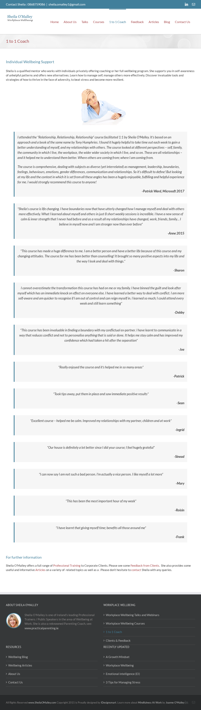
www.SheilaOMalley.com (42, 702)
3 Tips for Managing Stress (123, 682)
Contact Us (15, 682)
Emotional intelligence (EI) (123, 674)
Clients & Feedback (118, 640)
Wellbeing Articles (20, 665)
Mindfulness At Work (150, 702)
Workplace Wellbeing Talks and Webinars (132, 615)
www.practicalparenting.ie (41, 628)
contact (136, 570)
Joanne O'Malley (175, 702)
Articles (40, 570)
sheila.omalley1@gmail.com (66, 4)
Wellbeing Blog (18, 657)
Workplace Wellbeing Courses (125, 623)
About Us (14, 674)
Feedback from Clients (145, 565)
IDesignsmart (108, 702)
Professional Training (66, 565)
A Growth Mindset (118, 657)
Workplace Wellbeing (120, 665)
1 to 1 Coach (114, 632)
